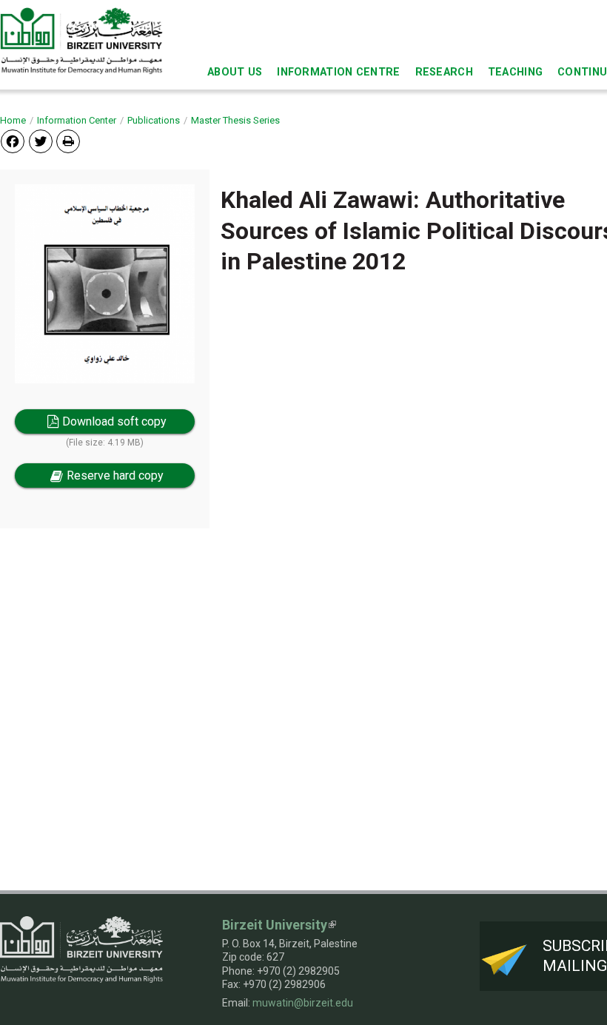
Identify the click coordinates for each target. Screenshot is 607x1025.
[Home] (81, 40)
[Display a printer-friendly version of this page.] (68, 141)
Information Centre (338, 72)
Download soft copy (114, 421)
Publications (153, 120)
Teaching (515, 72)
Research (444, 72)
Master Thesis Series (235, 120)
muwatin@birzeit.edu (302, 1003)
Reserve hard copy (115, 475)
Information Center (76, 120)
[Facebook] (12, 141)
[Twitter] (40, 141)
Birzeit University (274, 924)
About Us (234, 72)
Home (13, 120)
